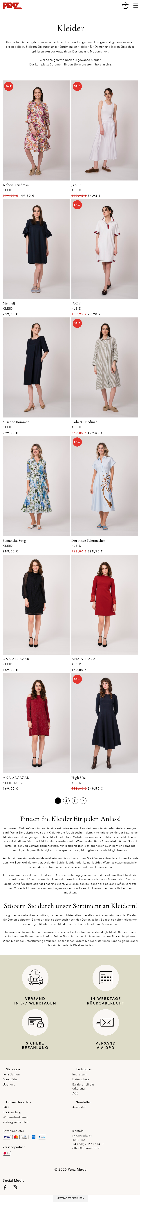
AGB (75, 1093)
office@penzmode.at (86, 1148)
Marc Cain (10, 1079)
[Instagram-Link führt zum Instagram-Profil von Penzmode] (15, 1187)
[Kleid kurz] (36, 723)
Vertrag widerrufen (16, 1122)
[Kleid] (36, 130)
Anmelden (79, 1107)
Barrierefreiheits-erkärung (83, 1086)
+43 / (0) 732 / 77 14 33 (88, 1144)
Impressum (79, 1074)
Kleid (8, 190)
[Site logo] (13, 5)
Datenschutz (80, 1079)
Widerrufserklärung (16, 1117)
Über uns (9, 1084)
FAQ (6, 1107)
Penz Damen (11, 1074)
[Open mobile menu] (135, 5)
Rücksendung (12, 1112)
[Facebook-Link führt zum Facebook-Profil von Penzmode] (5, 1187)
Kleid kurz (13, 783)
